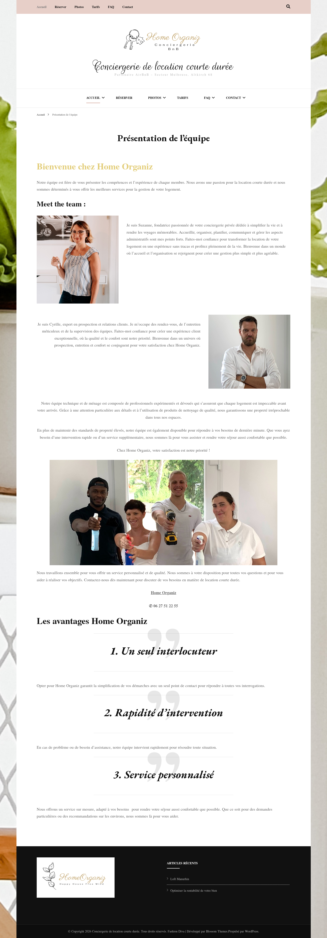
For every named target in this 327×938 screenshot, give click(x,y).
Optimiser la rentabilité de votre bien (193, 890)
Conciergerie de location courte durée (163, 66)
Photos (79, 6)
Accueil (41, 6)
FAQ (111, 6)
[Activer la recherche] (288, 6)
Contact (127, 6)
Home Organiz (163, 592)
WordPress (251, 931)
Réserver (60, 6)
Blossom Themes (216, 931)
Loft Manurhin (179, 879)
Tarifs (96, 6)
